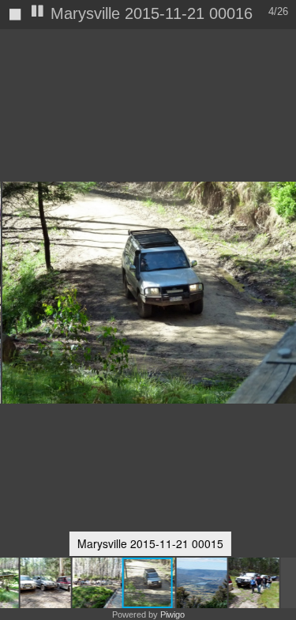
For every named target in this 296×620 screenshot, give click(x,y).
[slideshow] (37, 12)
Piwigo (172, 614)
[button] (45, 583)
